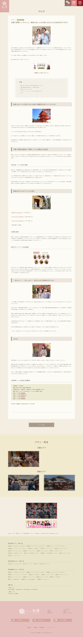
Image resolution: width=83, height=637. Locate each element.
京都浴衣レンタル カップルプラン (47, 548)
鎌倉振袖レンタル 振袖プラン (55, 577)
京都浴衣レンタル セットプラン (14, 555)
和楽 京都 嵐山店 (26, 589)
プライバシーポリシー (51, 627)
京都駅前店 (23, 398)
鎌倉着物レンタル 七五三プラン (43, 579)
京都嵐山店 (23, 396)
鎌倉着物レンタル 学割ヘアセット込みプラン (16, 572)
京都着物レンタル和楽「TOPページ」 (41, 72)
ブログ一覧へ (41, 425)
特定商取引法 (41, 627)
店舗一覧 (49, 611)
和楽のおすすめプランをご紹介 (26, 89)
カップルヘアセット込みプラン (18, 216)
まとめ (21, 92)
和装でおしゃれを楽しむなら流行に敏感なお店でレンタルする (31, 85)
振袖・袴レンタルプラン (27, 563)
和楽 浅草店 (10, 593)
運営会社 (29, 627)
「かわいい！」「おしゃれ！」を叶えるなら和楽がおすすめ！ (31, 91)
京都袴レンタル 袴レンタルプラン (56, 550)
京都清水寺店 (23, 395)
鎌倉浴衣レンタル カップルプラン (62, 574)
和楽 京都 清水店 (19, 589)
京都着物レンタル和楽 (20, 403)
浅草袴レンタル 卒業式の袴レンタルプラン (42, 563)
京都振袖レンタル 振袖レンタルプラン (15, 553)
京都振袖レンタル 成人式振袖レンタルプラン (49, 553)
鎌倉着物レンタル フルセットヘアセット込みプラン (18, 574)
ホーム (49, 609)
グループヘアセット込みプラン (18, 220)
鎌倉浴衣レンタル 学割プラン (34, 574)
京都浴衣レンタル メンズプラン (65, 553)
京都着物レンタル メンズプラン (42, 550)
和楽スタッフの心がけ (67, 612)
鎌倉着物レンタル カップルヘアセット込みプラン (35, 572)
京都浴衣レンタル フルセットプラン (15, 550)
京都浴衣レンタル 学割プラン (33, 548)
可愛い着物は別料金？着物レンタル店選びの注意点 (29, 87)
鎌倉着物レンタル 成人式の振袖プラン (29, 579)
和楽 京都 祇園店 (11, 589)
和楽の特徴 (50, 612)
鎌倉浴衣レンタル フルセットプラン (15, 577)
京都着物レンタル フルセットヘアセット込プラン (17, 548)
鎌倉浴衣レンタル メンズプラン (42, 577)
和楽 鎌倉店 (16, 593)
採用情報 (35, 627)
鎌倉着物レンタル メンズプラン (29, 577)
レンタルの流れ (66, 609)
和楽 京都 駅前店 (34, 589)
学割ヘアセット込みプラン (17, 212)
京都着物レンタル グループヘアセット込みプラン (56, 546)
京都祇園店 (23, 393)
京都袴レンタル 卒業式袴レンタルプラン (31, 553)
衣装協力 (65, 611)
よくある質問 (63, 620)
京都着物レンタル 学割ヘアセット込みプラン (16, 546)
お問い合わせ (41, 620)
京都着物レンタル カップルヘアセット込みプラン (35, 546)
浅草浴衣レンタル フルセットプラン (15, 563)
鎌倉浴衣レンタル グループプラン (47, 574)
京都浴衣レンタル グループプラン (61, 548)
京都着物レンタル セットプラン (29, 550)
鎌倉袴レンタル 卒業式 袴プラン (14, 579)
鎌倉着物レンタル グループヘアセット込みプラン (56, 572)
